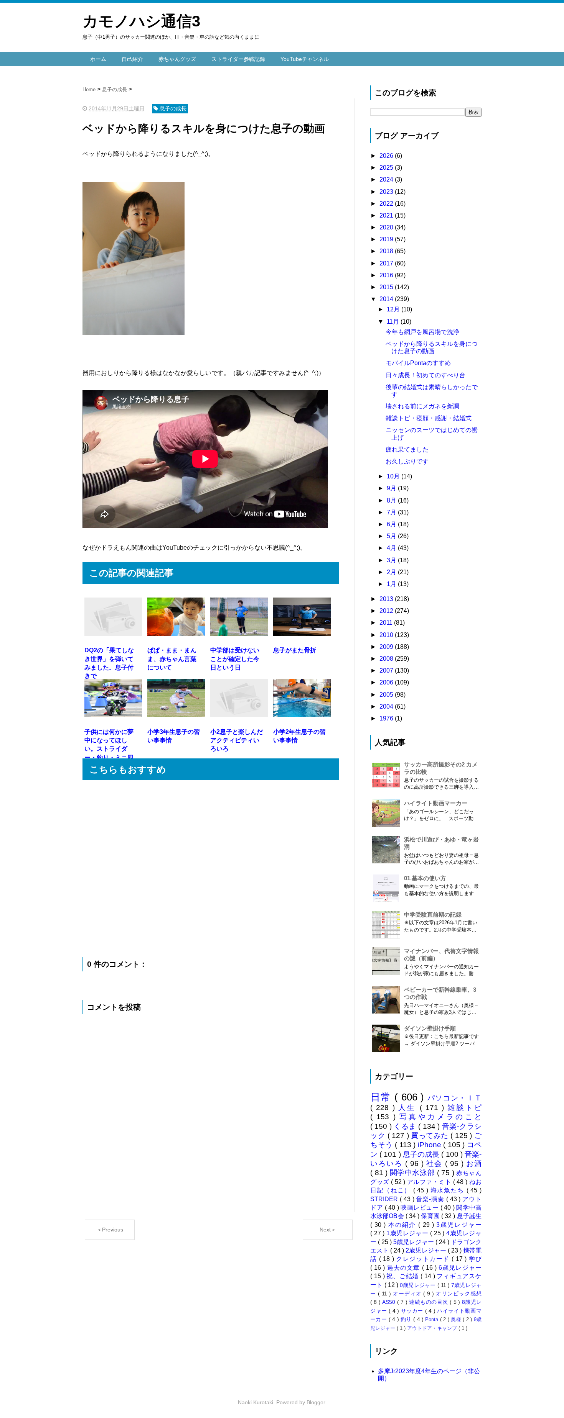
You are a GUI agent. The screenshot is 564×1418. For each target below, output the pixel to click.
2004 (387, 706)
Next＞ (328, 1229)
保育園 (431, 1216)
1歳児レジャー (408, 1233)
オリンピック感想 (459, 1293)
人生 (409, 1108)
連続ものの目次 (429, 1302)
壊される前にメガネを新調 (422, 406)
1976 (387, 718)
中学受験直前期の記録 (433, 914)
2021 (387, 215)
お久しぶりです (407, 461)
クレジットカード (424, 1259)
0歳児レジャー (418, 1285)
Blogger (316, 1402)
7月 (392, 512)
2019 (387, 239)
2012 (387, 610)
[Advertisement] (210, 868)
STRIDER (385, 1199)
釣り (407, 1319)
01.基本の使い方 (425, 878)
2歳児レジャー (426, 1250)
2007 (387, 670)
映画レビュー (420, 1207)
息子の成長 (422, 1154)
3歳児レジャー (459, 1225)
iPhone (431, 1145)
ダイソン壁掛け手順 (430, 1028)
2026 (387, 155)
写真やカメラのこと (440, 1117)
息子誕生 (469, 1216)
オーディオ (408, 1293)
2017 (387, 263)
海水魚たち (448, 1190)
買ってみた (430, 1135)
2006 (387, 682)
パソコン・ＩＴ (454, 1098)
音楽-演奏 (431, 1199)
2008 (387, 658)
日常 (382, 1097)
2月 (392, 572)
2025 (387, 167)
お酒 (474, 1163)
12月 (394, 309)
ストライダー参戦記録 (238, 59)
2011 (386, 622)
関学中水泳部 (413, 1173)
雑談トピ (464, 1108)
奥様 (457, 1319)
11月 (394, 321)
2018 (387, 251)
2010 (387, 635)
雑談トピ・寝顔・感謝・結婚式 (429, 418)
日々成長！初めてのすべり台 (425, 375)
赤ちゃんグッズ (177, 59)
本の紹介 (403, 1225)
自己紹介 (132, 59)
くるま (406, 1126)
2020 (387, 227)
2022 (387, 203)
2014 (387, 299)
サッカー (413, 1311)
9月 (392, 488)
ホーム (98, 59)
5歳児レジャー (414, 1242)
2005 (387, 694)
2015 (387, 287)
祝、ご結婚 (403, 1276)
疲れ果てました (407, 449)
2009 (387, 647)
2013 (387, 599)
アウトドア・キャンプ (432, 1328)
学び (475, 1259)
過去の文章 (404, 1267)
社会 (435, 1163)
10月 (394, 476)
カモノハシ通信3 (141, 21)
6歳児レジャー (460, 1267)
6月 (392, 524)
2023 (387, 191)
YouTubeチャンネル (304, 59)
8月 (392, 500)
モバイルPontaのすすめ (418, 363)
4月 (392, 548)
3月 (392, 560)
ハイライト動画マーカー (435, 803)
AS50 (389, 1302)
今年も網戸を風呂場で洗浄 (422, 332)
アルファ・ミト (430, 1182)
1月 (392, 584)
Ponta (432, 1319)
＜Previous (110, 1229)
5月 (392, 536)
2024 (387, 179)
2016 (387, 275)
